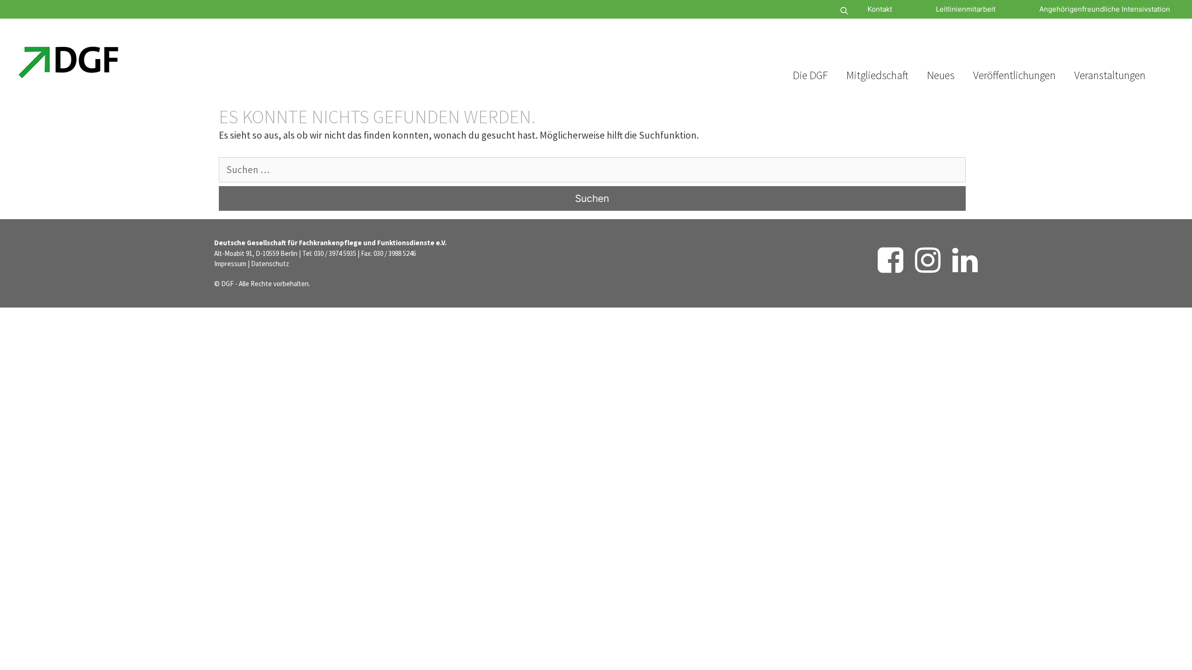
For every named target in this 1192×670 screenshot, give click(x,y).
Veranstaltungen (1109, 75)
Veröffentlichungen (1014, 75)
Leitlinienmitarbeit (966, 9)
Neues (941, 75)
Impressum (230, 263)
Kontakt (879, 9)
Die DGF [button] (810, 75)
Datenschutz (270, 263)
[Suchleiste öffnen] (816, 11)
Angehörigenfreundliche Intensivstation (1104, 9)
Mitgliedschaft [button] (877, 75)
